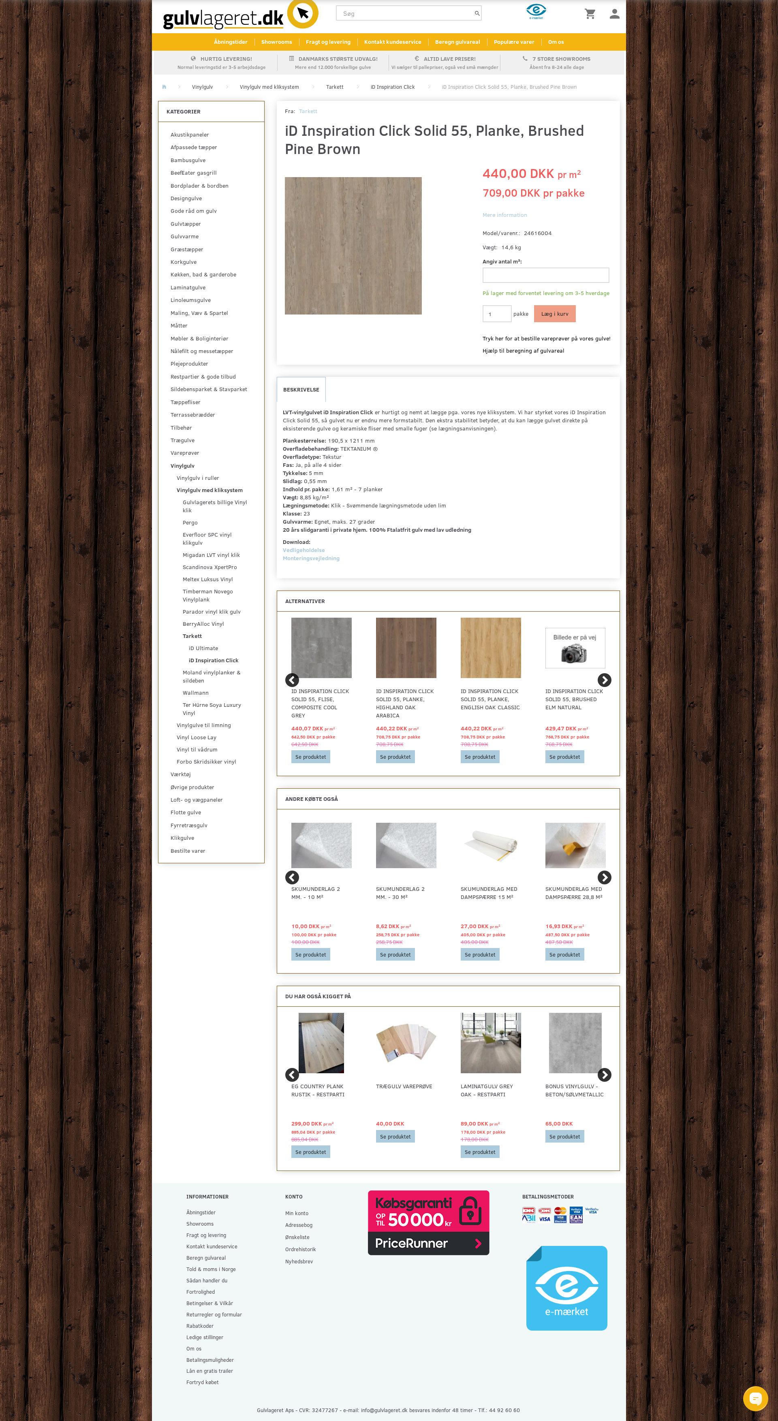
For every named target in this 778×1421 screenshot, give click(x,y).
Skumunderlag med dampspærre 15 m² (489, 893)
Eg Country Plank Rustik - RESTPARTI (317, 1090)
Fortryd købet (202, 1381)
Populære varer (514, 41)
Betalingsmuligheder (210, 1359)
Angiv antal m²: (502, 261)
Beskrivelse (301, 389)
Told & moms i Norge (211, 1268)
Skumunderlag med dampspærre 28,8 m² (574, 893)
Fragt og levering (328, 41)
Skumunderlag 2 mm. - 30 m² (400, 893)
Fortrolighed (200, 1291)
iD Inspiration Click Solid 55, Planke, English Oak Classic (490, 699)
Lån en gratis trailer (209, 1370)
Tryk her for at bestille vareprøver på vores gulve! (547, 338)
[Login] (615, 13)
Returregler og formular (214, 1314)
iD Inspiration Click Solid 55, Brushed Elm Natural (574, 699)
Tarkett (308, 111)
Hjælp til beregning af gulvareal (523, 350)
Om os (556, 41)
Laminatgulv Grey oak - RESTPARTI (487, 1090)
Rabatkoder (200, 1325)
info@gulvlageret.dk (384, 1409)
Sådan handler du (206, 1280)
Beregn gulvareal (457, 41)
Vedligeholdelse (304, 550)
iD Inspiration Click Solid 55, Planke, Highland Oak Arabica (405, 703)
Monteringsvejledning (311, 558)
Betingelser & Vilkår (209, 1302)
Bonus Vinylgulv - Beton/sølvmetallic (574, 1090)
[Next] (604, 680)
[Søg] (477, 13)
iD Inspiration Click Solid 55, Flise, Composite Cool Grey (320, 703)
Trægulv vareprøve (404, 1086)
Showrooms (276, 41)
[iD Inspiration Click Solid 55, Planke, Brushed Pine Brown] (353, 245)
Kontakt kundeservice (392, 41)
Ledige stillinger (204, 1336)
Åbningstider (231, 41)
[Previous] (292, 680)
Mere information (505, 214)
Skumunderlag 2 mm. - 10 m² (315, 893)
